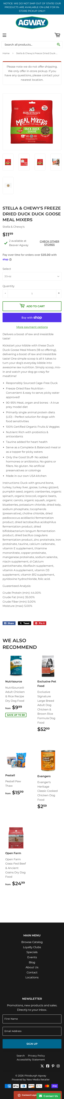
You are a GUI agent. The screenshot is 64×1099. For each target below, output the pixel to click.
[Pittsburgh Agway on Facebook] (47, 1066)
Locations (32, 977)
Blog (32, 962)
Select (7, 268)
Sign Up (32, 1043)
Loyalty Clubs (32, 947)
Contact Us (50, 1096)
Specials (32, 952)
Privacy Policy (36, 1055)
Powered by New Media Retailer (31, 1079)
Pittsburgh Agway (35, 1075)
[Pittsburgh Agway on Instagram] (58, 1066)
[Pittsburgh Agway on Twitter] (42, 1066)
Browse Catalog (32, 942)
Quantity (9, 286)
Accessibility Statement (31, 1059)
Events (32, 957)
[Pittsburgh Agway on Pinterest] (53, 1066)
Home (6, 53)
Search (21, 1055)
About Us (32, 967)
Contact (32, 972)
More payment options (32, 327)
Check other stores (49, 243)
